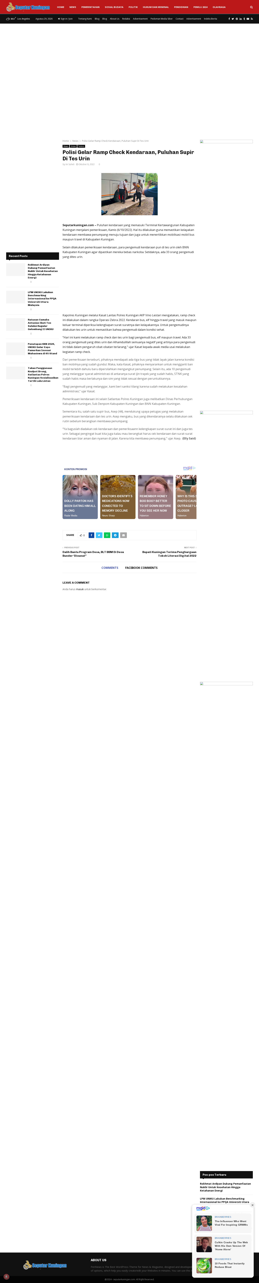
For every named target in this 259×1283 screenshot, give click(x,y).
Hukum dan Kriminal (156, 7)
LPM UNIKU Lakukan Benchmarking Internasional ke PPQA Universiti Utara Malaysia (42, 299)
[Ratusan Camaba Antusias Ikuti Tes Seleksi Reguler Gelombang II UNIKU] (15, 324)
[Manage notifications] (6, 1276)
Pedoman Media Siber (162, 18)
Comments (109, 568)
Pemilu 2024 (200, 7)
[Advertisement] (129, 51)
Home (60, 7)
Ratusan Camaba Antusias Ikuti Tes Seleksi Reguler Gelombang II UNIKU (41, 324)
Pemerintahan (90, 7)
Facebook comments (141, 568)
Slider (73, 146)
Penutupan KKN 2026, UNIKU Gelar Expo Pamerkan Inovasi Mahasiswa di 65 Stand (42, 348)
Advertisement (140, 18)
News (72, 7)
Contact (179, 18)
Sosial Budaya (114, 7)
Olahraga (219, 7)
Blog (97, 18)
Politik (133, 7)
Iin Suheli (70, 164)
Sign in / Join (66, 18)
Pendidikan (181, 7)
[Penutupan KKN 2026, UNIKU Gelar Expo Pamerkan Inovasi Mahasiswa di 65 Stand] (15, 348)
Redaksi (126, 18)
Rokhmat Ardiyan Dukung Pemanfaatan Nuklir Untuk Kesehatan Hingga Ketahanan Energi (43, 271)
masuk (80, 589)
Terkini (81, 146)
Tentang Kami (85, 18)
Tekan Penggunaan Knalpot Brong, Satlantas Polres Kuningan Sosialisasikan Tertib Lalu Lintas (43, 374)
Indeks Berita (210, 18)
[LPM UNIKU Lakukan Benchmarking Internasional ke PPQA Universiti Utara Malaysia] (15, 297)
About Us (114, 18)
